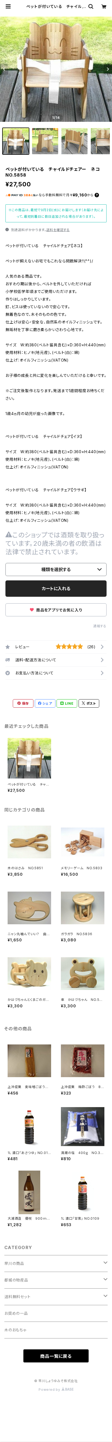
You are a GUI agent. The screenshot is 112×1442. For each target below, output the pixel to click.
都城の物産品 (16, 1280)
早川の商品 (14, 1263)
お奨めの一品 (16, 1313)
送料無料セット (17, 1296)
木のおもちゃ (15, 1330)
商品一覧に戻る (56, 1356)
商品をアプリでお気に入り (58, 610)
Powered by (50, 1390)
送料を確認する (58, 230)
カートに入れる (56, 588)
